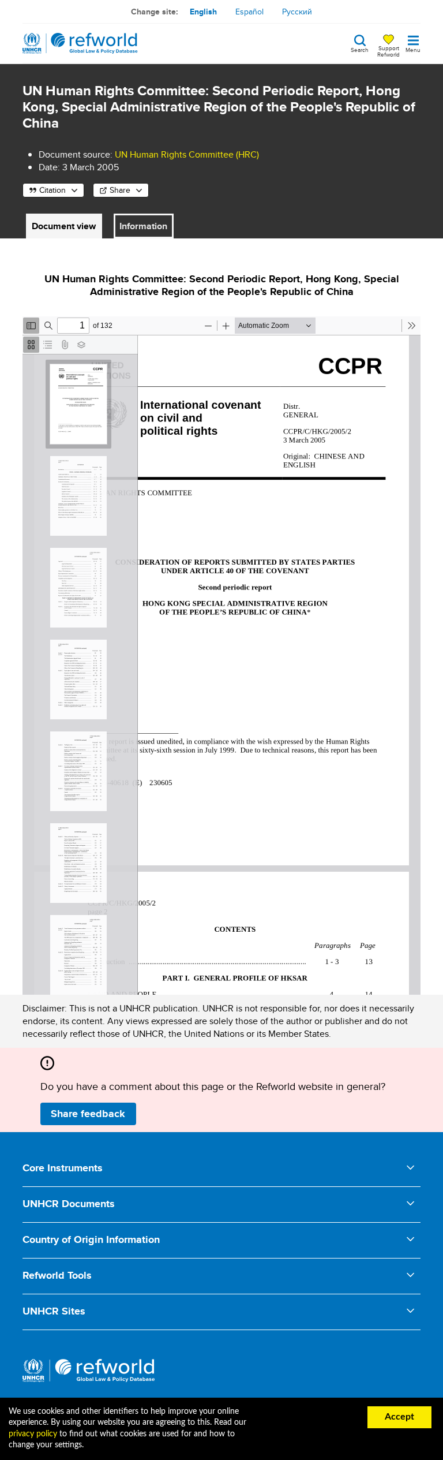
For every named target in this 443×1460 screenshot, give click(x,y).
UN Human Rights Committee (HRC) (187, 154)
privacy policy (33, 1434)
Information (143, 226)
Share (120, 190)
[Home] (80, 43)
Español (249, 11)
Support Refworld (388, 51)
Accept (399, 1416)
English (203, 11)
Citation (52, 190)
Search (360, 49)
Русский (297, 11)
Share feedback (88, 1113)
